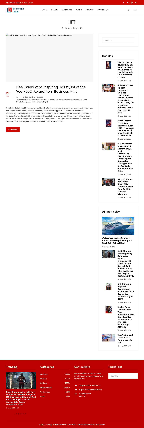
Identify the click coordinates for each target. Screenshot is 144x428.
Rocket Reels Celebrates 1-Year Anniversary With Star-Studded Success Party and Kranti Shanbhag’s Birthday (126, 317)
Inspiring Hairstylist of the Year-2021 (46, 99)
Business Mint (23, 99)
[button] (16, 413)
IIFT (30, 99)
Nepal (45, 102)
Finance (54, 10)
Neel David (64, 99)
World (79, 10)
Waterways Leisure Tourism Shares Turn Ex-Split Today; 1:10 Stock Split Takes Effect (117, 240)
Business (44, 10)
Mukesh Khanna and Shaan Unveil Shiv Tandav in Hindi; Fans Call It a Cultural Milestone (125, 186)
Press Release (103, 10)
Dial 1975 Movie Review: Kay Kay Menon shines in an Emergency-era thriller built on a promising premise (125, 70)
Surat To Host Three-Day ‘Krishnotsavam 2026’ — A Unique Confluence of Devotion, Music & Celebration (126, 128)
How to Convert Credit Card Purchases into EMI (125, 339)
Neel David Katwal (76, 99)
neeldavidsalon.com (35, 102)
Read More (12, 129)
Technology (67, 10)
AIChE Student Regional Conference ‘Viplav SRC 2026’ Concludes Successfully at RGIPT (126, 291)
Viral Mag (88, 424)
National (89, 10)
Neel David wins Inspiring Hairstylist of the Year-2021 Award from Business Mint (51, 89)
